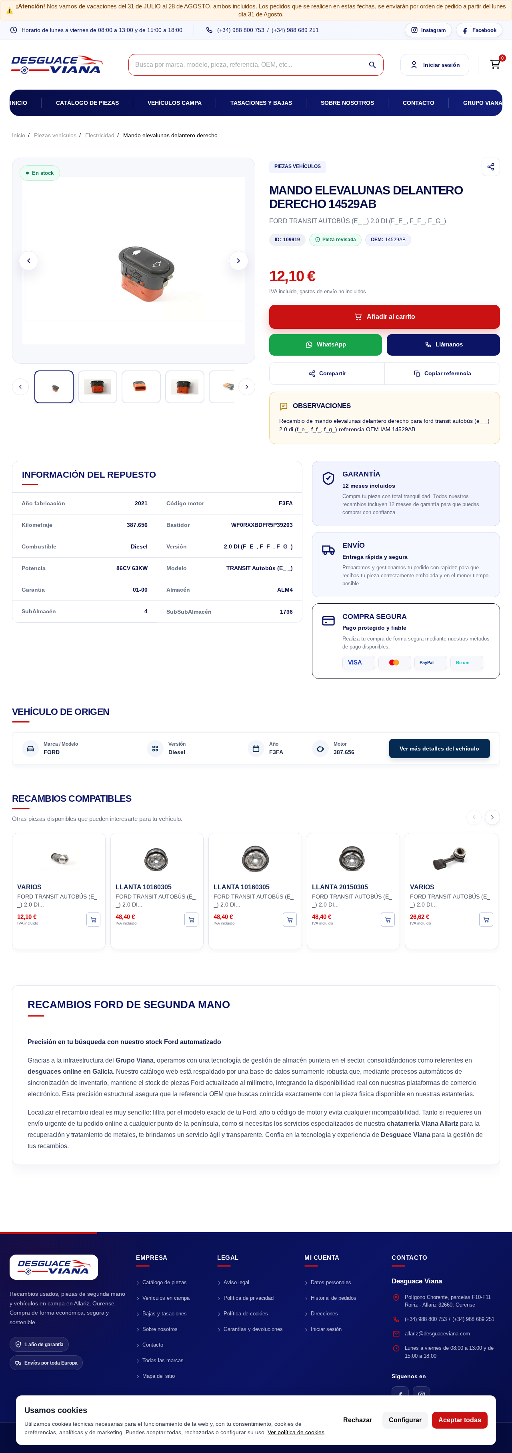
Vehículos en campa (166, 1298)
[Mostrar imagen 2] (97, 386)
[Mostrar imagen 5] (228, 386)
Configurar (405, 1420)
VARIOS (29, 887)
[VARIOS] (58, 857)
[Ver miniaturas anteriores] (20, 386)
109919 (287, 239)
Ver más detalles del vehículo (439, 748)
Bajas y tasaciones (164, 1314)
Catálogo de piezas (87, 103)
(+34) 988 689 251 (295, 30)
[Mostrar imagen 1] (54, 386)
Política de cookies (246, 1314)
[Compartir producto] (491, 167)
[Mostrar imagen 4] (184, 386)
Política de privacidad (249, 1298)
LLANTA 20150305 (340, 887)
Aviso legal (236, 1282)
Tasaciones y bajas (261, 103)
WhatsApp (331, 344)
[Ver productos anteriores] (474, 817)
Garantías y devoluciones (253, 1329)
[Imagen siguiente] (238, 260)
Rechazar (357, 1420)
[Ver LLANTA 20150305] (388, 920)
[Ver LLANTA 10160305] (191, 920)
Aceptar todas (459, 1420)
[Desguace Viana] (54, 1267)
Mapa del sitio (158, 1376)
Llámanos (449, 344)
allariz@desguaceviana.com (437, 1334)
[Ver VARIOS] (93, 920)
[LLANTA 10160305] (157, 857)
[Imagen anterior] (28, 260)
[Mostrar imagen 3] (141, 386)
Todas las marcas (163, 1360)
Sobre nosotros (347, 103)
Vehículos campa (175, 103)
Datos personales (331, 1282)
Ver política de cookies (296, 1432)
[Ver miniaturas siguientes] (246, 386)
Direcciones (324, 1314)
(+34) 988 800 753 (240, 30)
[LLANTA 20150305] (353, 857)
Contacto (418, 103)
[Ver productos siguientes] (492, 817)
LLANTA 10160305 (144, 887)
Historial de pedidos (333, 1298)
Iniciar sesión (326, 1329)
